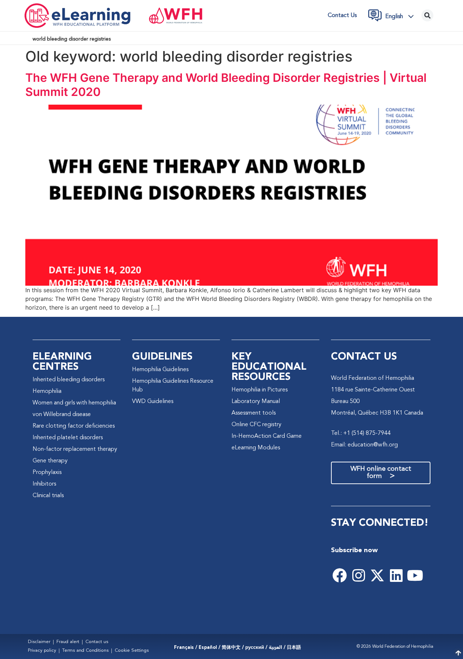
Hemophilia (47, 391)
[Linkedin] (396, 575)
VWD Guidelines (152, 401)
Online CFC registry (256, 425)
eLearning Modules (256, 448)
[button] (401, 16)
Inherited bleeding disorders (69, 380)
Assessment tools (254, 413)
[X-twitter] (377, 575)
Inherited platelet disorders (68, 438)
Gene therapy (50, 461)
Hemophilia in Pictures (260, 390)
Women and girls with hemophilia (74, 403)
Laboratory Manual (256, 401)
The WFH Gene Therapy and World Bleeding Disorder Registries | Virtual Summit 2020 (225, 84)
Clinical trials (48, 496)
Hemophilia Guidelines (160, 370)
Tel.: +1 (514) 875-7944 (361, 433)
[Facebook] (339, 575)
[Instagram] (358, 575)
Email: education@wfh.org (364, 445)
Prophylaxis (47, 472)
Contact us (342, 15)
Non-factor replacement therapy (75, 449)
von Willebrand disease (62, 414)
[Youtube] (415, 575)
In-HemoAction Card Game (267, 436)
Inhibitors (44, 484)
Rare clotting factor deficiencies (74, 426)
